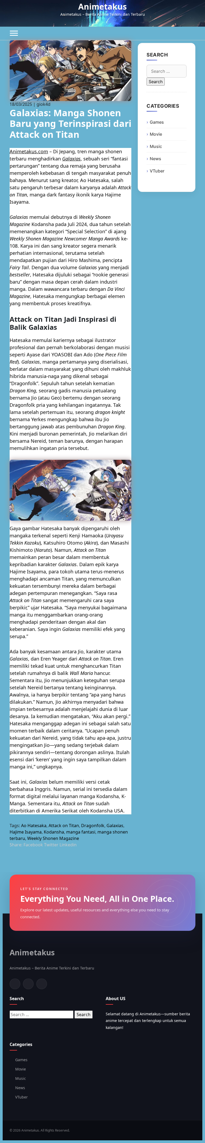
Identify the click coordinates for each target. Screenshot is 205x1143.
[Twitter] (28, 984)
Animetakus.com (29, 151)
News (155, 158)
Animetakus (102, 6)
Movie (156, 134)
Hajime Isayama (26, 832)
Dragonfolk (92, 825)
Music (156, 146)
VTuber (157, 171)
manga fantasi (80, 832)
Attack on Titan (64, 825)
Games (157, 122)
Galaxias (71, 158)
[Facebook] (15, 984)
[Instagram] (41, 984)
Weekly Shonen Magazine (53, 838)
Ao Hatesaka (33, 825)
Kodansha (54, 832)
